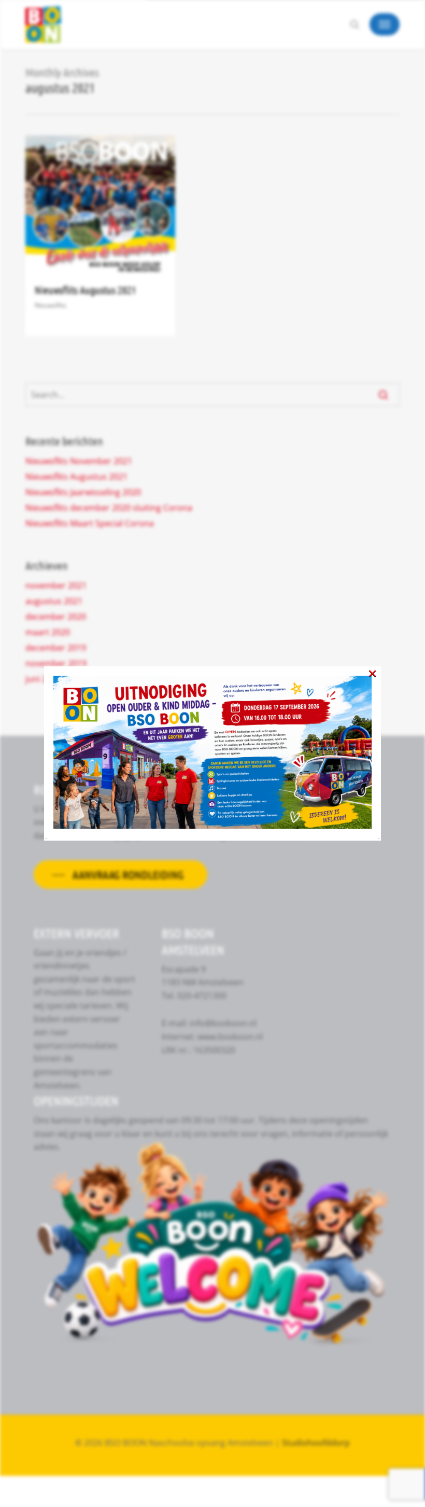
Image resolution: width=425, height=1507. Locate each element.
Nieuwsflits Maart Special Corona (89, 523)
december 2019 (55, 647)
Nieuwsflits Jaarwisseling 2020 (83, 492)
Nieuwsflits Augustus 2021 (85, 290)
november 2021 (56, 585)
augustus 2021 (53, 601)
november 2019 (56, 663)
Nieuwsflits (50, 305)
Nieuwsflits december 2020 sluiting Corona (108, 507)
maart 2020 (47, 632)
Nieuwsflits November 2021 (78, 461)
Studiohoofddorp (316, 1442)
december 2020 (55, 616)
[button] (385, 24)
